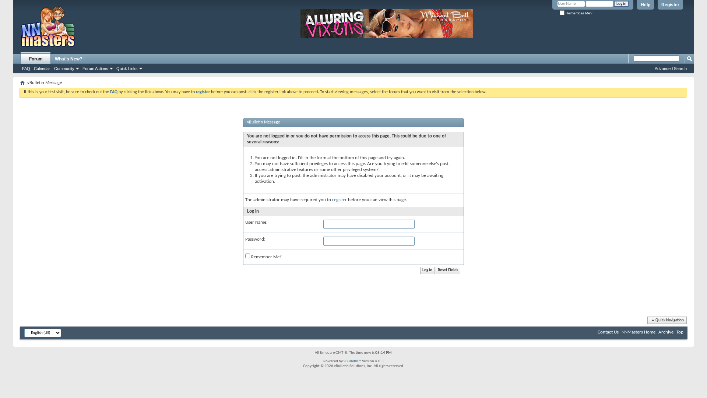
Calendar (42, 68)
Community (64, 68)
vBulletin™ (352, 361)
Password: (255, 239)
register (339, 200)
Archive (665, 332)
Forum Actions (95, 68)
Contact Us (608, 332)
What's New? (68, 59)
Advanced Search (671, 68)
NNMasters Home (638, 332)
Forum (36, 59)
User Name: (256, 222)
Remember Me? (578, 13)
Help (645, 4)
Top (679, 332)
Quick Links (127, 68)
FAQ (26, 68)
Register (670, 4)
